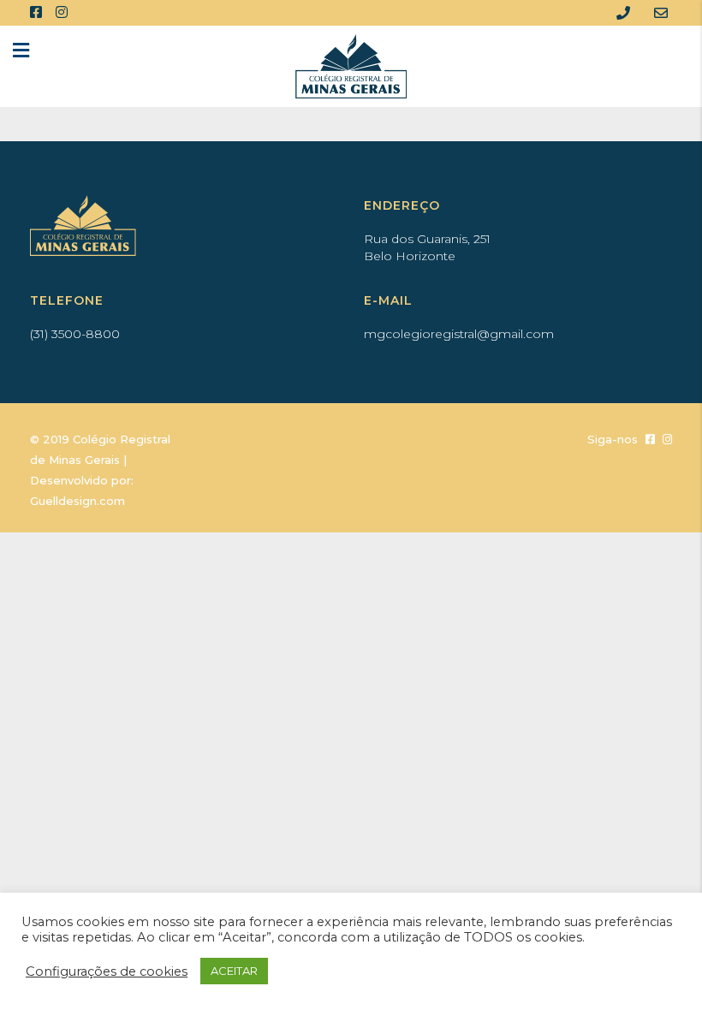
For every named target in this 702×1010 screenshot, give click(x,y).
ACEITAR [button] (234, 970)
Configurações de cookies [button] (106, 971)
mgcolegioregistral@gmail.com (459, 334)
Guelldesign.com (77, 501)
